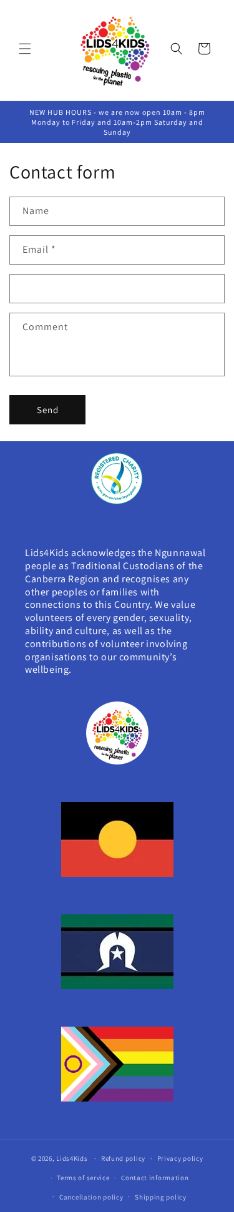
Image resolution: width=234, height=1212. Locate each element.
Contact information (154, 1177)
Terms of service (83, 1177)
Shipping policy (161, 1197)
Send (48, 410)
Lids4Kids (72, 1158)
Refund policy (123, 1158)
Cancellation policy (91, 1197)
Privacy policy (180, 1158)
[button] (25, 48)
